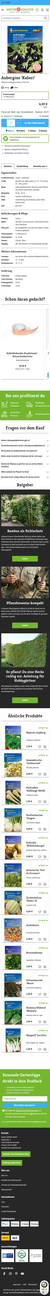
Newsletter (5, 1207)
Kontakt (7, 3)
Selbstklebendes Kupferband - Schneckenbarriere (22, 355)
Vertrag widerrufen (12, 1162)
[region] (25, 49)
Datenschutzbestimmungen (27, 1110)
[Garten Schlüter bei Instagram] (10, 1273)
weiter (25, 558)
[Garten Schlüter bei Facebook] (4, 1273)
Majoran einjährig (36, 732)
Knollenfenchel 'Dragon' (34, 817)
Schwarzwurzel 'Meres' (34, 982)
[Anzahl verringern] (4, 123)
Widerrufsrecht (6, 1190)
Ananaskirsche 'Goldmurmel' (34, 762)
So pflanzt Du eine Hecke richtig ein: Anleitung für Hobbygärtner (25, 676)
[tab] (7, 166)
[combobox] (22, 18)
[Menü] (2, 10)
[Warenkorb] (47, 10)
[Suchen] (46, 18)
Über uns (4, 1175)
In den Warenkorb (35, 123)
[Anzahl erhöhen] (18, 123)
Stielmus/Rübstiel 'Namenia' (36, 1009)
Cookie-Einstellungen (8, 1211)
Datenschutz (32, 1284)
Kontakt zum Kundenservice (11, 1148)
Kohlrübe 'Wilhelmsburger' (35, 844)
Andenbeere (32, 925)
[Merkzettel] (37, 10)
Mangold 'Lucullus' (36, 1035)
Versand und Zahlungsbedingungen (14, 1185)
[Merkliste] (39, 746)
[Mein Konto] (42, 10)
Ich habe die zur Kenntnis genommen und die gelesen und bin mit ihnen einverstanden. (26, 1113)
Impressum (17, 1284)
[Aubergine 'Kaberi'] (25, 49)
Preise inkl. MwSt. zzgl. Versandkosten (17, 112)
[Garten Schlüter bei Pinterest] (16, 1273)
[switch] (44, 1292)
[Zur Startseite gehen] (19, 10)
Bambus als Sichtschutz (25, 531)
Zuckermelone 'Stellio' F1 (34, 899)
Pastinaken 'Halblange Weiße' (36, 789)
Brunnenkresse (34, 952)
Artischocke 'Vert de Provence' (35, 872)
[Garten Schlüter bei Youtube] (22, 1273)
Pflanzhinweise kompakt (25, 603)
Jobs (3, 1202)
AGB (31, 1113)
